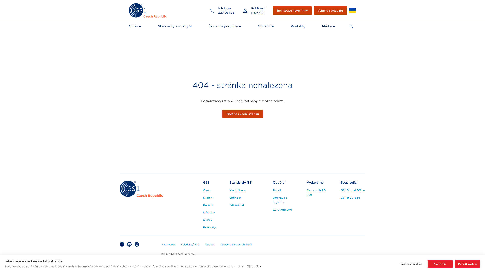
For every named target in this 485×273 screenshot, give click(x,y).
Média (327, 26)
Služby (207, 219)
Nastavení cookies (411, 264)
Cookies (210, 244)
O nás (133, 26)
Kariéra (208, 205)
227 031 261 (227, 12)
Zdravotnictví (282, 209)
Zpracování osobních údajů (236, 244)
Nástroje (209, 212)
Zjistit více (254, 266)
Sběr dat (235, 197)
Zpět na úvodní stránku (242, 113)
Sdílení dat (236, 205)
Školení (208, 197)
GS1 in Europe (350, 197)
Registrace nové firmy (292, 10)
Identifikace (237, 190)
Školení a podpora (223, 26)
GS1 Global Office (353, 190)
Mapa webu (168, 244)
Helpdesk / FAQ (190, 244)
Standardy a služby (173, 26)
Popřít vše (440, 264)
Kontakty (298, 26)
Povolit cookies (467, 264)
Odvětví (264, 26)
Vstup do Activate (330, 10)
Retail (277, 190)
